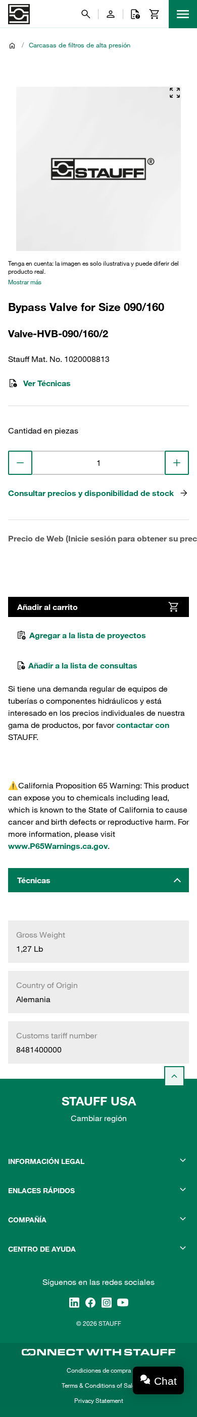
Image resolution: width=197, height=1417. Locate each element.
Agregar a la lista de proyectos (87, 635)
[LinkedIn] (74, 1302)
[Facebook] (90, 1302)
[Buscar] (86, 14)
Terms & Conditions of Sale (98, 1385)
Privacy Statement (98, 1400)
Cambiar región (99, 1118)
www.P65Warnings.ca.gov (58, 846)
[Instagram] (107, 1302)
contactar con (142, 725)
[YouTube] (123, 1302)
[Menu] (183, 14)
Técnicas (34, 880)
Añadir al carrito (47, 607)
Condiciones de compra (99, 1370)
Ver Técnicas (47, 383)
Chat (165, 1381)
